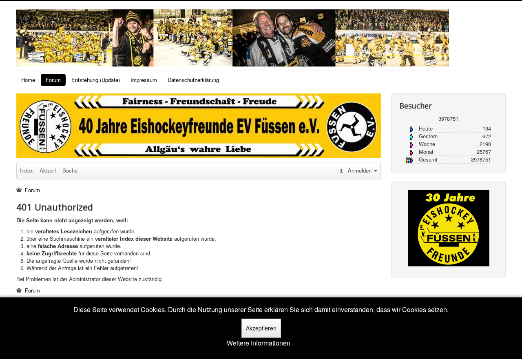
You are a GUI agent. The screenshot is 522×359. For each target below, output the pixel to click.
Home (28, 80)
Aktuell (48, 170)
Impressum (143, 80)
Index (26, 170)
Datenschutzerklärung (193, 80)
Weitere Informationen (258, 343)
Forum (53, 80)
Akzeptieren (261, 328)
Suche (69, 170)
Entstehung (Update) (95, 80)
